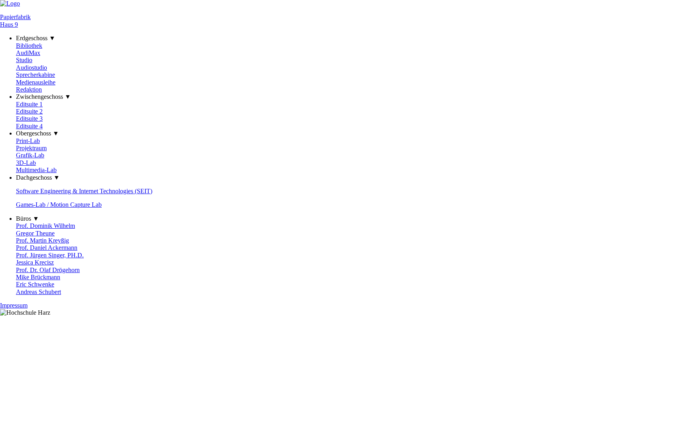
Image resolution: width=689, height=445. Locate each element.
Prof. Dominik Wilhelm (45, 225)
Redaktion (29, 89)
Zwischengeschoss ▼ (43, 96)
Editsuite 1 (29, 104)
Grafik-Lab (30, 155)
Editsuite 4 (29, 126)
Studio (24, 60)
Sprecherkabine (35, 74)
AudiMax (28, 52)
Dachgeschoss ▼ (38, 177)
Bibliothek (29, 45)
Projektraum (31, 148)
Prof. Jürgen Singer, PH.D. (50, 255)
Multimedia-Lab (36, 170)
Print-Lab (28, 140)
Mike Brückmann (38, 277)
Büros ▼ (27, 218)
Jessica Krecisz (35, 262)
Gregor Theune (35, 233)
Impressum (14, 305)
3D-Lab (26, 162)
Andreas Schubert (38, 291)
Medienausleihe (35, 82)
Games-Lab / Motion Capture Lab (59, 204)
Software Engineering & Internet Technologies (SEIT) (84, 191)
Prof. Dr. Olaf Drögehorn (48, 270)
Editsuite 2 (29, 111)
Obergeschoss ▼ (37, 133)
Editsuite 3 (29, 118)
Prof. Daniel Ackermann (46, 247)
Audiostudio (31, 67)
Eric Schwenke (35, 284)
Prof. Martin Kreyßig (42, 240)
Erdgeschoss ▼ (35, 38)
